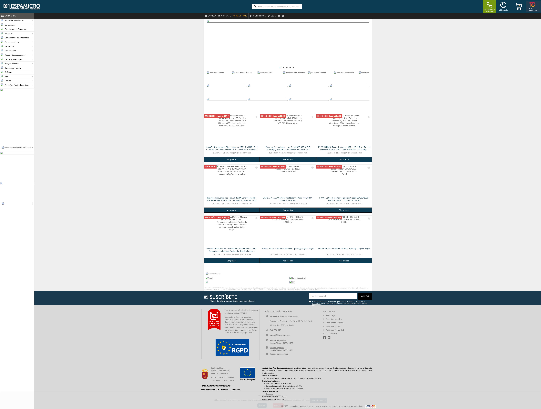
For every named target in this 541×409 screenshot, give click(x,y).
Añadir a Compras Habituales (256, 117)
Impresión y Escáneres (14, 20)
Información (329, 311)
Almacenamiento (12, 42)
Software (9, 72)
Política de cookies (333, 326)
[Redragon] (242, 72)
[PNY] (265, 72)
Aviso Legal (330, 315)
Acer (350, 288)
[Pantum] (215, 72)
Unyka (362, 288)
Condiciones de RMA (334, 322)
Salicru (354, 288)
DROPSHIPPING (259, 16)
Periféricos (9, 46)
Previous (204, 76)
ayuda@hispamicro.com (280, 335)
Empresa (211, 16)
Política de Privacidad (335, 330)
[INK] (292, 282)
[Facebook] (279, 16)
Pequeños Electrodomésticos (17, 85)
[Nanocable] (344, 72)
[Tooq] (209, 278)
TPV (6, 76)
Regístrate (241, 16)
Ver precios (232, 159)
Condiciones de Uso (334, 319)
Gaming (8, 80)
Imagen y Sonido (12, 63)
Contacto (226, 16)
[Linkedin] (283, 16)
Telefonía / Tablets (13, 68)
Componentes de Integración (17, 37)
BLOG (273, 16)
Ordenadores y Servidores (16, 29)
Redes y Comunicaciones (15, 55)
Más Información (319, 400)
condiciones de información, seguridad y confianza (241, 328)
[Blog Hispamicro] (297, 278)
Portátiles (9, 33)
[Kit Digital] (532, 6)
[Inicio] (22, 6)
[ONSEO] (317, 72)
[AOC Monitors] (294, 72)
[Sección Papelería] (17, 166)
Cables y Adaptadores (14, 59)
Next (372, 76)
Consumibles (10, 25)
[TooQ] (367, 72)
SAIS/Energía (10, 50)
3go (358, 288)
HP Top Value (331, 333)
